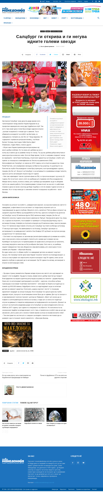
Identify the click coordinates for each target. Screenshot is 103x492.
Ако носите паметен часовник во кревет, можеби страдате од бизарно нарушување (11, 425)
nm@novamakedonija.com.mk (44, 482)
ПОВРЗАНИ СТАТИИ (10, 403)
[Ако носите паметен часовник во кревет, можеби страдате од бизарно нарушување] (12, 415)
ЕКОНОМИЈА (34, 18)
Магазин (5, 421)
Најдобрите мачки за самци (33, 423)
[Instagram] (95, 1)
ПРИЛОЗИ (7, 23)
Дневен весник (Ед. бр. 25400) (25, 351)
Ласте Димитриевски (47, 46)
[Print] (32, 363)
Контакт (94, 489)
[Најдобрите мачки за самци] (34, 415)
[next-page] (6, 431)
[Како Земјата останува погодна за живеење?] (57, 415)
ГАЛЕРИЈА (7, 18)
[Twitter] (23, 363)
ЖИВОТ (54, 18)
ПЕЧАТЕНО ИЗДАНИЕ (70, 1)
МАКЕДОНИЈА (20, 18)
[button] (98, 18)
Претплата (71, 489)
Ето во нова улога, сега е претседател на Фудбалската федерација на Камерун (16, 376)
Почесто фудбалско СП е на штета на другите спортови (53, 376)
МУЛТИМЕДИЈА (76, 18)
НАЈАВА (86, 1)
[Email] (28, 363)
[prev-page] (3, 431)
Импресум (55, 489)
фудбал (12, 351)
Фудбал (47, 31)
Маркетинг (63, 489)
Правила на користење (83, 489)
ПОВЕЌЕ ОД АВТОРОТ (29, 403)
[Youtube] (99, 1)
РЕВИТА (80, 1)
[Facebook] (92, 1)
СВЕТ (45, 18)
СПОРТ (63, 18)
